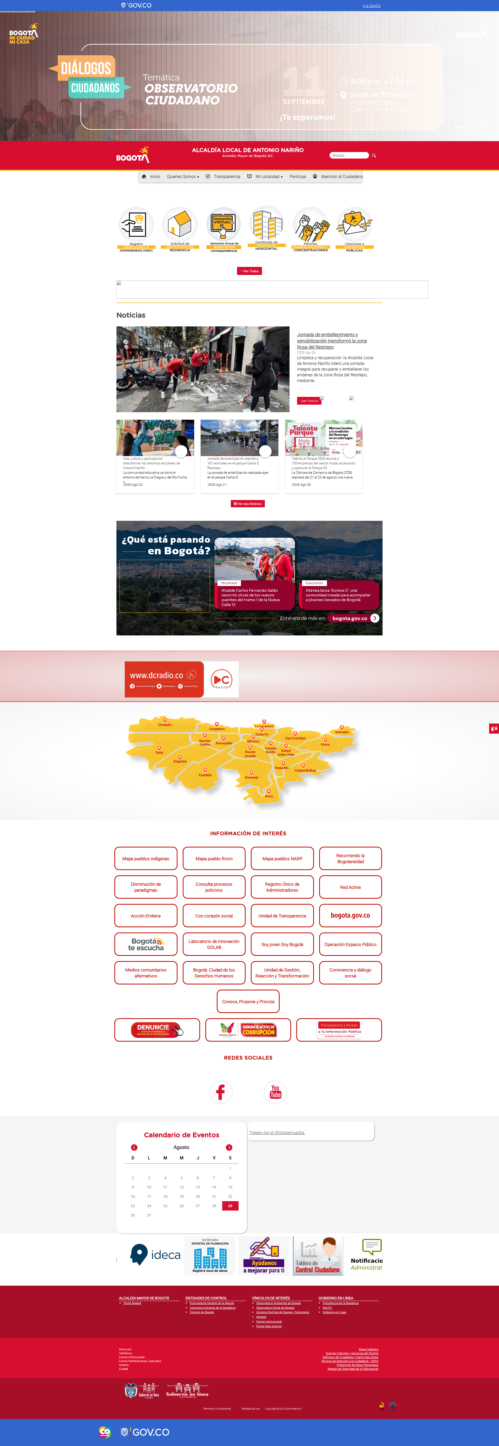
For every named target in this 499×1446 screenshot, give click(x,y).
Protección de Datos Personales (357, 1365)
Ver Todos (251, 271)
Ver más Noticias (249, 504)
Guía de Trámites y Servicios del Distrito (352, 1353)
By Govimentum (394, 1404)
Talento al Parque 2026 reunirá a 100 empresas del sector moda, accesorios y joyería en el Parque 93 (323, 463)
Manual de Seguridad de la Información (353, 1369)
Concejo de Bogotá (202, 1312)
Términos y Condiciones (217, 1408)
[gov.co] (137, 5)
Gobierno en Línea (334, 1312)
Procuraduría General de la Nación (212, 1303)
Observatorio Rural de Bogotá (275, 1308)
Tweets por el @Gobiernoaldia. (277, 1132)
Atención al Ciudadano (342, 176)
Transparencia (227, 176)
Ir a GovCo (371, 5)
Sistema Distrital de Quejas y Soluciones (282, 1312)
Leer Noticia (309, 400)
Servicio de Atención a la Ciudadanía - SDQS (349, 1361)
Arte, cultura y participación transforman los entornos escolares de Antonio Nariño (151, 463)
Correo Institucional (269, 1321)
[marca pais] (105, 1432)
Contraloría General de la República (212, 1308)
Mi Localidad (267, 176)
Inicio (155, 176)
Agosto (181, 1147)
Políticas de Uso (251, 1408)
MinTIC (327, 1308)
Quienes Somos (181, 176)
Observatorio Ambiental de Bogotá (278, 1303)
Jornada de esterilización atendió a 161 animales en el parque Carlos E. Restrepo (233, 463)
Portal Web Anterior (269, 1326)
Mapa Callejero (368, 1349)
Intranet (261, 1317)
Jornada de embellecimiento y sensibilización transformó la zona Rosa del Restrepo (332, 340)
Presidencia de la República (341, 1303)
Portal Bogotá (132, 1303)
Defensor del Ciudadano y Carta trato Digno (350, 1357)
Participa (298, 176)
